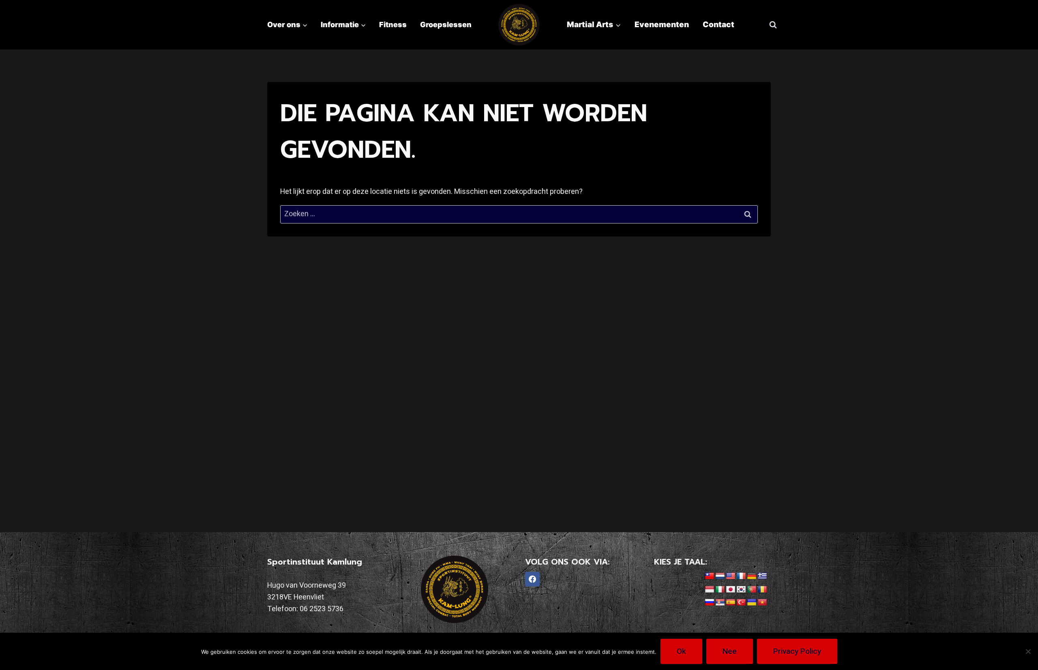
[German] (752, 576)
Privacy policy (797, 651)
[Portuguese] (752, 590)
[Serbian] (720, 603)
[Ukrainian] (752, 603)
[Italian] (720, 590)
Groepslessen (446, 24)
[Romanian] (762, 590)
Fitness (393, 24)
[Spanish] (731, 603)
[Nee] (1028, 651)
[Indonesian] (709, 590)
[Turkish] (741, 603)
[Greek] (762, 576)
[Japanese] (731, 590)
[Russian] (709, 603)
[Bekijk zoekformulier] (773, 24)
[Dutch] (720, 576)
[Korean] (741, 590)
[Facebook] (532, 579)
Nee (730, 651)
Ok (681, 651)
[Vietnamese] (762, 603)
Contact (718, 24)
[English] (731, 576)
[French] (741, 576)
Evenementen (662, 24)
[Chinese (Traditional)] (709, 576)
